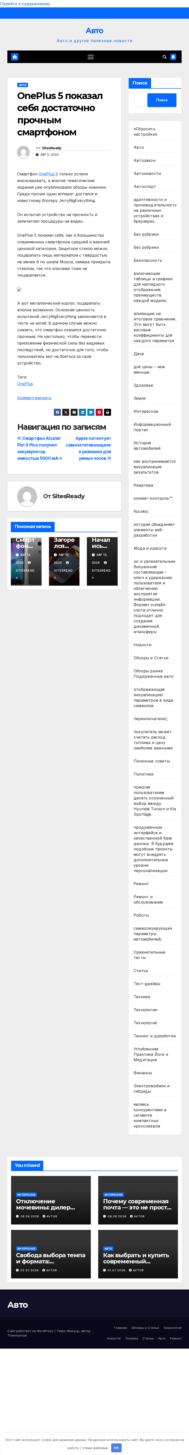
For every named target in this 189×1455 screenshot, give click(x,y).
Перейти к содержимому (25, 3)
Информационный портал (152, 427)
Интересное (146, 411)
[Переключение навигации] (91, 57)
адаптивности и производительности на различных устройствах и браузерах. (155, 210)
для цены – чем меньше (149, 369)
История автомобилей (147, 445)
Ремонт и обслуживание (148, 899)
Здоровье (143, 385)
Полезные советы (152, 761)
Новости (142, 644)
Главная (120, 1328)
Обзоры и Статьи (151, 657)
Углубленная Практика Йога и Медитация (151, 1054)
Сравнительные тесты (150, 955)
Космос (141, 511)
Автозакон (145, 160)
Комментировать (34, 397)
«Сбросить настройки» (146, 131)
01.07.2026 (117, 1270)
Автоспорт (145, 186)
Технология (145, 1022)
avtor (52, 1216)
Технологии (145, 1009)
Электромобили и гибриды (152, 1088)
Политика (144, 774)
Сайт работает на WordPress (30, 1331)
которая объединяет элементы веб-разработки (154, 530)
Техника (142, 996)
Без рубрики (146, 234)
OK (116, 1448)
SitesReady (51, 148)
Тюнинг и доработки (155, 1035)
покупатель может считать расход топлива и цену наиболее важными (153, 739)
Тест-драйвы (147, 983)
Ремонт (141, 883)
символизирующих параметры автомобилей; (153, 934)
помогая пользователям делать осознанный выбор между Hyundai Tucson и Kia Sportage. (155, 801)
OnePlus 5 (48, 173)
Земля (139, 398)
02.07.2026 (30, 1270)
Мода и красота (150, 548)
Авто (94, 30)
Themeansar (17, 1335)
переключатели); (151, 718)
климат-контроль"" (153, 498)
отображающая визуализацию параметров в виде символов (153, 697)
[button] (165, 56)
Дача (23, 84)
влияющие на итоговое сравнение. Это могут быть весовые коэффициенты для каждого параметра (155, 327)
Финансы (143, 1072)
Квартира (143, 485)
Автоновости (147, 173)
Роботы (141, 915)
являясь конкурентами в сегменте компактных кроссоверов (150, 1115)
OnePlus (25, 383)
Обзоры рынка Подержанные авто (153, 673)
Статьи (141, 970)
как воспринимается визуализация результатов (155, 467)
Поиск (139, 83)
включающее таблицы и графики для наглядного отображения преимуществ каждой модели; (153, 287)
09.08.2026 (117, 1216)
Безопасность (148, 260)
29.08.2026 (30, 1216)
